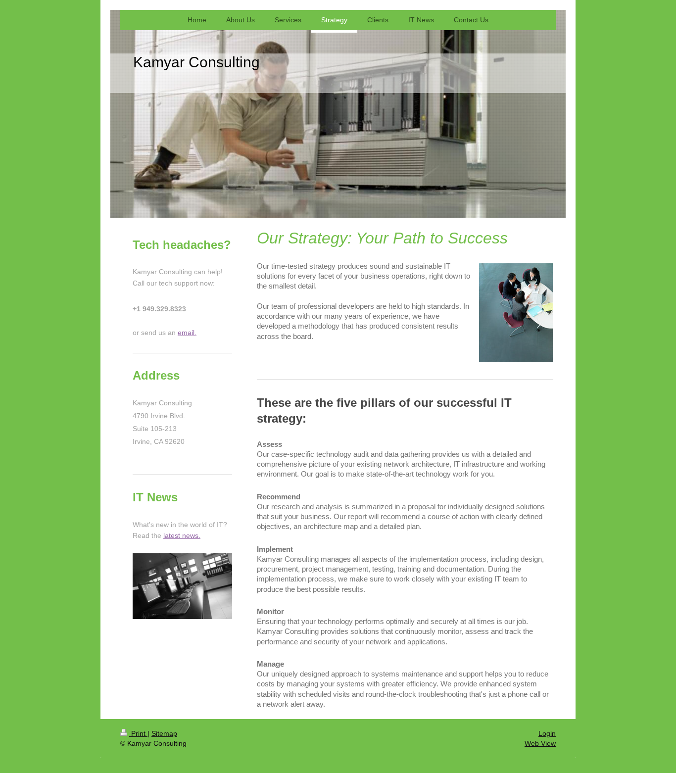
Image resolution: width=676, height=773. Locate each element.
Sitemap (164, 733)
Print (138, 733)
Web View (540, 743)
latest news (180, 535)
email (186, 333)
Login (547, 733)
